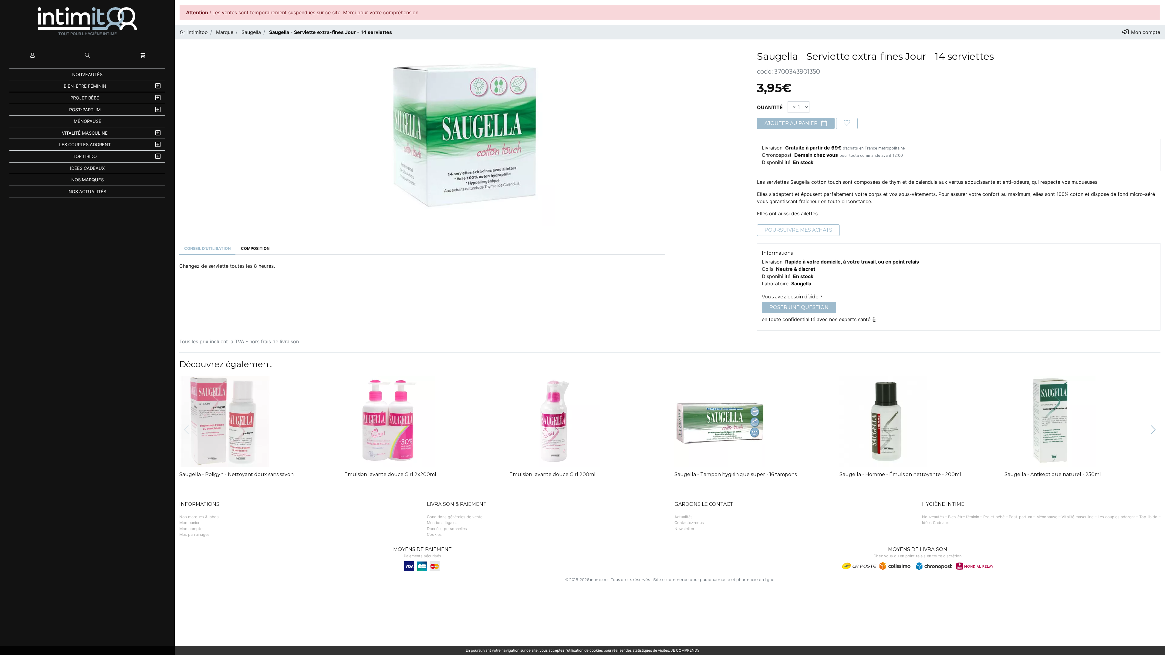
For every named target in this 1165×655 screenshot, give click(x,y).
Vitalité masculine (85, 133)
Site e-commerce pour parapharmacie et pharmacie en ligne (714, 579)
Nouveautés (87, 74)
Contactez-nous (689, 522)
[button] (1153, 430)
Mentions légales (442, 522)
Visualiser (257, 381)
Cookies (434, 534)
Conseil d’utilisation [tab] (207, 248)
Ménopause (87, 121)
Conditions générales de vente (454, 517)
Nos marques (87, 179)
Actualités (683, 517)
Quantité (770, 107)
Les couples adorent (85, 144)
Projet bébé (84, 97)
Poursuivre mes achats (798, 230)
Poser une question (799, 307)
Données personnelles (447, 528)
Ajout (418, 381)
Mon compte (190, 528)
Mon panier (189, 522)
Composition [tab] (255, 248)
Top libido (85, 156)
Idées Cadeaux (87, 168)
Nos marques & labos (199, 517)
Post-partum (85, 109)
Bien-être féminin (85, 86)
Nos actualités (87, 191)
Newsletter (684, 528)
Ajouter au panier (792, 123)
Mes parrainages (194, 534)
